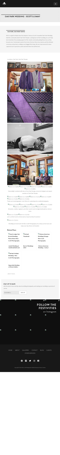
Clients (49, 350)
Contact (35, 350)
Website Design (34, 367)
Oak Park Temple (19, 32)
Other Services (30, 353)
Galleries (25, 350)
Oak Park (10, 32)
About (17, 350)
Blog (42, 350)
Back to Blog (11, 274)
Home (10, 350)
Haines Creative (42, 367)
